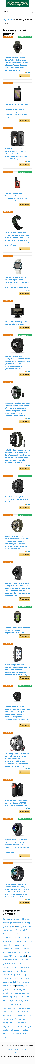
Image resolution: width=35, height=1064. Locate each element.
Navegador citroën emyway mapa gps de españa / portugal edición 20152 (17, 993)
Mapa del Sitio (17, 1052)
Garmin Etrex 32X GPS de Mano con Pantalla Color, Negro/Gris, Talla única (17, 630)
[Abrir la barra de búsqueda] (32, 12)
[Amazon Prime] (27, 73)
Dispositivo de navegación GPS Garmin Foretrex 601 (16, 323)
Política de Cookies (14, 1050)
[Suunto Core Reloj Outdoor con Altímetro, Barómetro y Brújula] (17, 486)
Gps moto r (14, 945)
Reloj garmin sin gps (16, 1004)
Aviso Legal (5, 1050)
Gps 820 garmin (10, 1000)
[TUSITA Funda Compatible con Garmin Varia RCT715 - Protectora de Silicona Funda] (17, 790)
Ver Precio (25, 76)
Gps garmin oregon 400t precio (17, 919)
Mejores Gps (8, 19)
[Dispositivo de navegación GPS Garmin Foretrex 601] (17, 311)
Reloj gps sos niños (11, 934)
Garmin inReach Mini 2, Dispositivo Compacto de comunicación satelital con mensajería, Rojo (16, 197)
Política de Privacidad (27, 1050)
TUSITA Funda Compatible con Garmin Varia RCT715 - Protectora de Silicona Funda (17, 803)
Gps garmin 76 (22, 930)
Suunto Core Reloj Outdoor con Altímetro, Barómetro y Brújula (16, 499)
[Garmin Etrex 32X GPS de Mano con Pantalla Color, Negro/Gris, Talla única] (17, 617)
